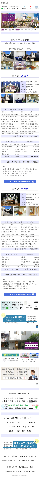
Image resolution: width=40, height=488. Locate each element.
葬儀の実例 (20, 426)
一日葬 (17, 431)
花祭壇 (29, 431)
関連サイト (13, 460)
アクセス (6, 422)
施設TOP (7, 456)
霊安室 (14, 422)
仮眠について (22, 422)
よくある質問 (10, 426)
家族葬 (11, 431)
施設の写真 (14, 418)
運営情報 (4, 460)
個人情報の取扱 (24, 460)
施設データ (32, 418)
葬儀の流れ (32, 422)
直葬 (23, 431)
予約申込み (23, 456)
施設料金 (23, 418)
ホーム (6, 418)
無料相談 (15, 456)
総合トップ (34, 460)
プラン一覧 (30, 426)
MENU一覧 (32, 456)
